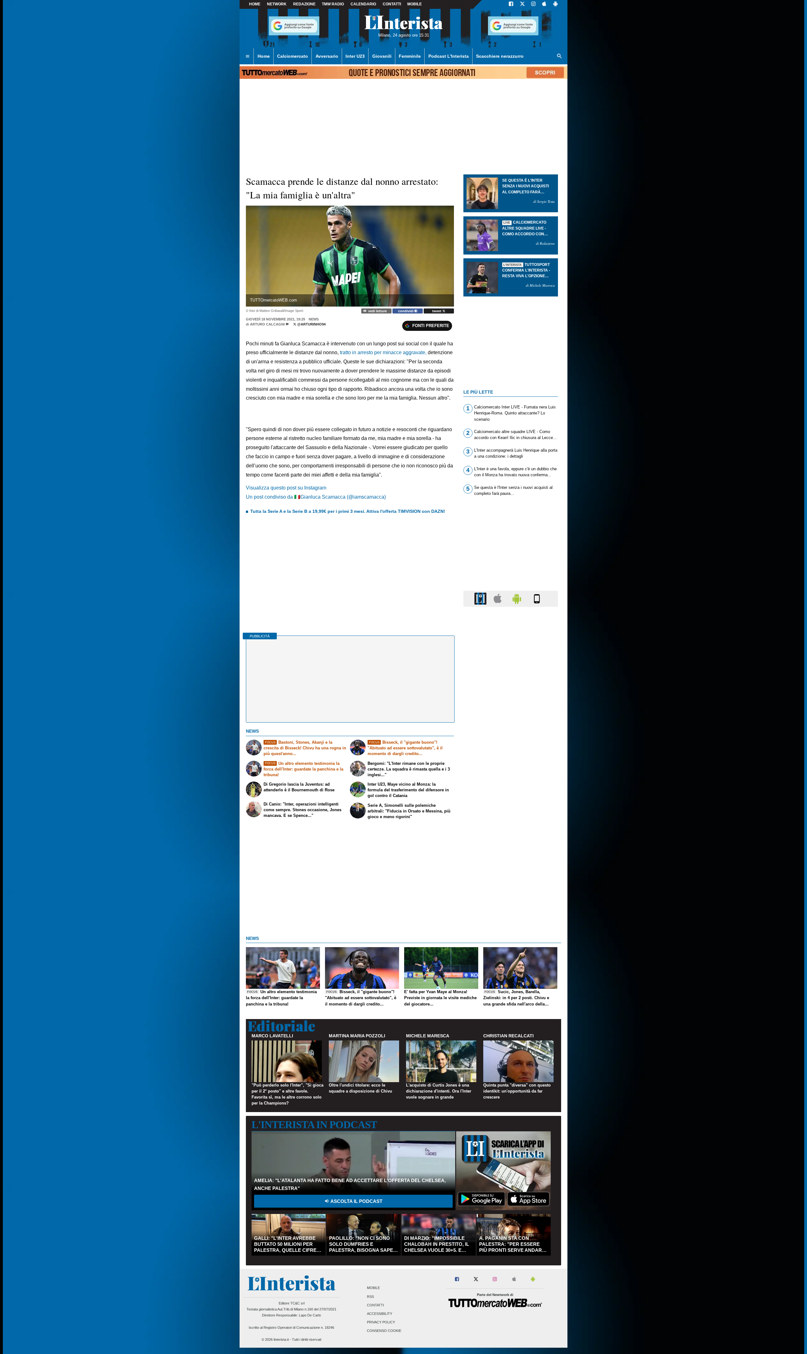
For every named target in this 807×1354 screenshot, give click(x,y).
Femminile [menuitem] (410, 56)
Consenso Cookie (384, 1331)
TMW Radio (333, 4)
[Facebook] (511, 4)
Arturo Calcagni (267, 324)
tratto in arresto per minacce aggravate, (384, 352)
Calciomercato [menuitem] (292, 56)
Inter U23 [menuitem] (355, 56)
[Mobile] (537, 598)
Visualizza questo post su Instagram (286, 487)
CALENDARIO (363, 4)
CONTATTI (392, 4)
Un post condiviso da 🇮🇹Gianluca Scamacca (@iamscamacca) (316, 497)
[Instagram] (534, 4)
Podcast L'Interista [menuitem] (448, 56)
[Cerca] (559, 56)
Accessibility (379, 1314)
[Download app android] (555, 4)
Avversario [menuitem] (327, 56)
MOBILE (414, 4)
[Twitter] (522, 4)
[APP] (481, 598)
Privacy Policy (381, 1322)
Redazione (304, 4)
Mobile (373, 1288)
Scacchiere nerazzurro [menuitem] (500, 56)
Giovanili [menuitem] (382, 56)
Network (277, 4)
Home (254, 4)
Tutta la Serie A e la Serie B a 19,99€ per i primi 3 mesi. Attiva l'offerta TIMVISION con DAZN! (347, 511)
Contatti (375, 1305)
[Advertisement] (510, 856)
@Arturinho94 (311, 324)
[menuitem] (247, 56)
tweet (437, 311)
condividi (406, 311)
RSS (370, 1296)
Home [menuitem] (264, 56)
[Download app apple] (544, 4)
